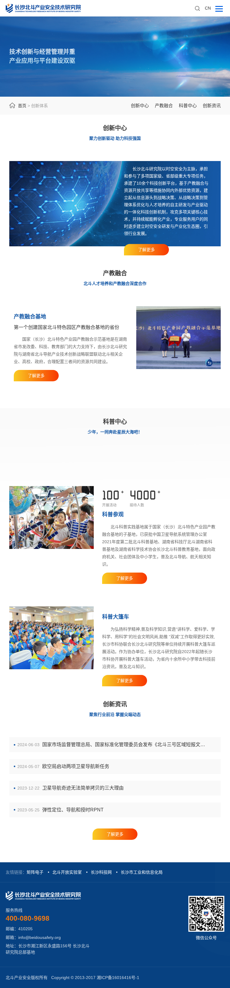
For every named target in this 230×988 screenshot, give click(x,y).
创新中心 (140, 105)
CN (208, 8)
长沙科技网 (101, 872)
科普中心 (188, 105)
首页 (22, 105)
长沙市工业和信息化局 (142, 872)
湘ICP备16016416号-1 (118, 977)
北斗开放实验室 (67, 872)
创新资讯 (212, 105)
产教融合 (164, 105)
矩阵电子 (35, 872)
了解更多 (146, 249)
